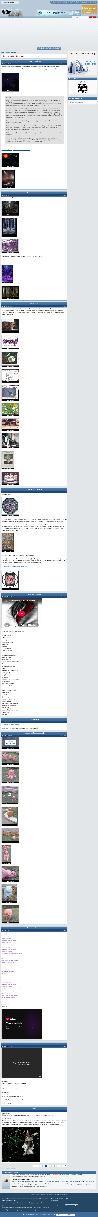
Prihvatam (61, 1215)
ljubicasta (13, 52)
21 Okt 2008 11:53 (8, 195)
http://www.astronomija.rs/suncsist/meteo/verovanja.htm (16, 150)
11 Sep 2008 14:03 (8, 492)
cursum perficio (35, 1044)
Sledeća (64, 1166)
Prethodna (36, 1166)
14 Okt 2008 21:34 (8, 306)
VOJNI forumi (56, 48)
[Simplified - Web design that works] (75, 1205)
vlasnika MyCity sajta (34, 1210)
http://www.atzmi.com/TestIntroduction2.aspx (13, 724)
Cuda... (34, 1108)
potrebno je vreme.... (34, 594)
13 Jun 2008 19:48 (8, 1110)
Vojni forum (63, 1198)
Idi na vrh (64, 63)
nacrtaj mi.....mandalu (35, 489)
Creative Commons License (71, 1204)
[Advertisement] (49, 34)
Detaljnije (80, 1174)
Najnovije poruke (35, 1194)
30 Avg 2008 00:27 (8, 596)
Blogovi (71, 2)
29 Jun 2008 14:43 (8, 1046)
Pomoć (94, 2)
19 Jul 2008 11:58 (8, 735)
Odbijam (70, 1215)
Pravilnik (77, 2)
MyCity (53, 2)
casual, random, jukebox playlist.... (34, 928)
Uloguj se (58, 2)
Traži (90, 2)
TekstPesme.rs (54, 1200)
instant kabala (34, 719)
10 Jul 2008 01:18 (8, 930)
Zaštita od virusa (70, 1198)
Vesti (58, 1198)
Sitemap (43, 1194)
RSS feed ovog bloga (77, 102)
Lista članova (84, 2)
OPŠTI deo (48, 48)
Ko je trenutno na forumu (11, 1172)
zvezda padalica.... (35, 61)
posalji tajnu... (34, 303)
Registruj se (65, 2)
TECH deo (41, 48)
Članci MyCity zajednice (61, 1194)
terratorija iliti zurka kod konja (35, 733)
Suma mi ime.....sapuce (34, 193)
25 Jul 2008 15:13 (8, 721)
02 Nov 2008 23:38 (8, 63)
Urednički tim (50, 1194)
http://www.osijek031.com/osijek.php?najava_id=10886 (16, 566)
